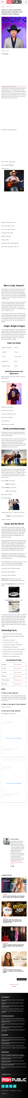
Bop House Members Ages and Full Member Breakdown (12, 1018)
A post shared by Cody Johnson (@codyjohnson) (14, 757)
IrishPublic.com (18, 684)
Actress (5, 894)
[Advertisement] (14, 71)
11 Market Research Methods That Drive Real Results (12, 1037)
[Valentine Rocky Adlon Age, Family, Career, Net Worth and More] (14, 958)
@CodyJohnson (18, 664)
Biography (5, 943)
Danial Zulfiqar (5, 53)
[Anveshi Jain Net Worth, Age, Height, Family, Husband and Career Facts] (14, 908)
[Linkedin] (11, 865)
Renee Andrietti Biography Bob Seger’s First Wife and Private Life (13, 946)
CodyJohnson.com (19, 680)
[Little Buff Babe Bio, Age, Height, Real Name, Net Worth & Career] (14, 885)
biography (23, 93)
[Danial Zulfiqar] (6, 852)
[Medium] (13, 865)
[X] (10, 1086)
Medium (18, 860)
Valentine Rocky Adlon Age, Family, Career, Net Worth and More (13, 971)
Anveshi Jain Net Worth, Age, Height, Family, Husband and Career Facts (12, 921)
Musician (9, 6)
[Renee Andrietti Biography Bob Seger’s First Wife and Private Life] (14, 933)
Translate (14, 986)
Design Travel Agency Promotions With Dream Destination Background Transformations (13, 1064)
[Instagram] (6, 1086)
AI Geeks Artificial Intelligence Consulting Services (12, 1045)
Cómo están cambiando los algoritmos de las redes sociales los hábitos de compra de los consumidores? (12, 1055)
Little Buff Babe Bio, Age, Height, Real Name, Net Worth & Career (14, 897)
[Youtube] (14, 1086)
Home (3, 6)
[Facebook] (3, 1086)
